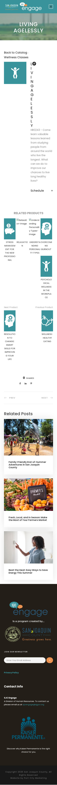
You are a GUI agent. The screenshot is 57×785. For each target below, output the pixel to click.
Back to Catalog (16, 52)
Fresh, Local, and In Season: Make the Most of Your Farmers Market (28, 519)
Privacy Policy (11, 672)
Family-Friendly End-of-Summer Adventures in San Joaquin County (27, 464)
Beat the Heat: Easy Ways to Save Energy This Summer (28, 571)
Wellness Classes (16, 57)
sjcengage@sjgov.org (33, 704)
